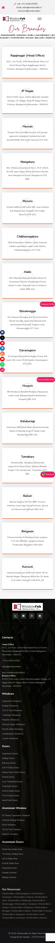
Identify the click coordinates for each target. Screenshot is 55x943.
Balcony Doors (9, 762)
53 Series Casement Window (16, 815)
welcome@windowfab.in (29, 11)
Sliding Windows (10, 705)
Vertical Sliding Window (13, 820)
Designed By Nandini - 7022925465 (27, 937)
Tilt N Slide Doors (10, 795)
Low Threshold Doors (12, 781)
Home (26, 33)
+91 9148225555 (29, 4)
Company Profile (47, 304)
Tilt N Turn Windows (12, 710)
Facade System (9, 872)
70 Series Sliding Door (12, 854)
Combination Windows (12, 733)
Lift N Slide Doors (10, 767)
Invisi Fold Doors (10, 800)
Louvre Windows (10, 738)
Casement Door (9, 868)
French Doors (8, 776)
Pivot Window (9, 824)
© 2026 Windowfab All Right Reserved (27, 933)
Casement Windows (11, 701)
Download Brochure (45, 379)
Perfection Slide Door (12, 849)
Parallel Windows (10, 719)
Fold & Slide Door (10, 863)
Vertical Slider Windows (13, 724)
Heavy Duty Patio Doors (13, 772)
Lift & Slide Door (10, 858)
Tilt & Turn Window (11, 829)
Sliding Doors (8, 758)
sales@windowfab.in (31, 7)
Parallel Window (10, 834)
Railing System (9, 877)
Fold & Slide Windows (12, 729)
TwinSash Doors (9, 786)
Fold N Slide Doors (11, 790)
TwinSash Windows (11, 715)
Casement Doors (10, 753)
